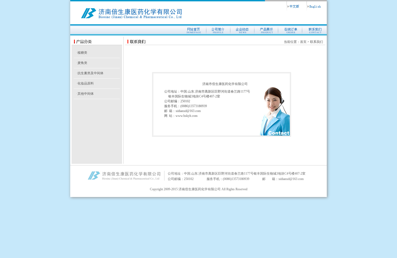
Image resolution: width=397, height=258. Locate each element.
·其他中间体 (85, 94)
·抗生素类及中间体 (89, 73)
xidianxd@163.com (188, 111)
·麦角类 (81, 63)
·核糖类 (81, 53)
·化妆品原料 (85, 83)
